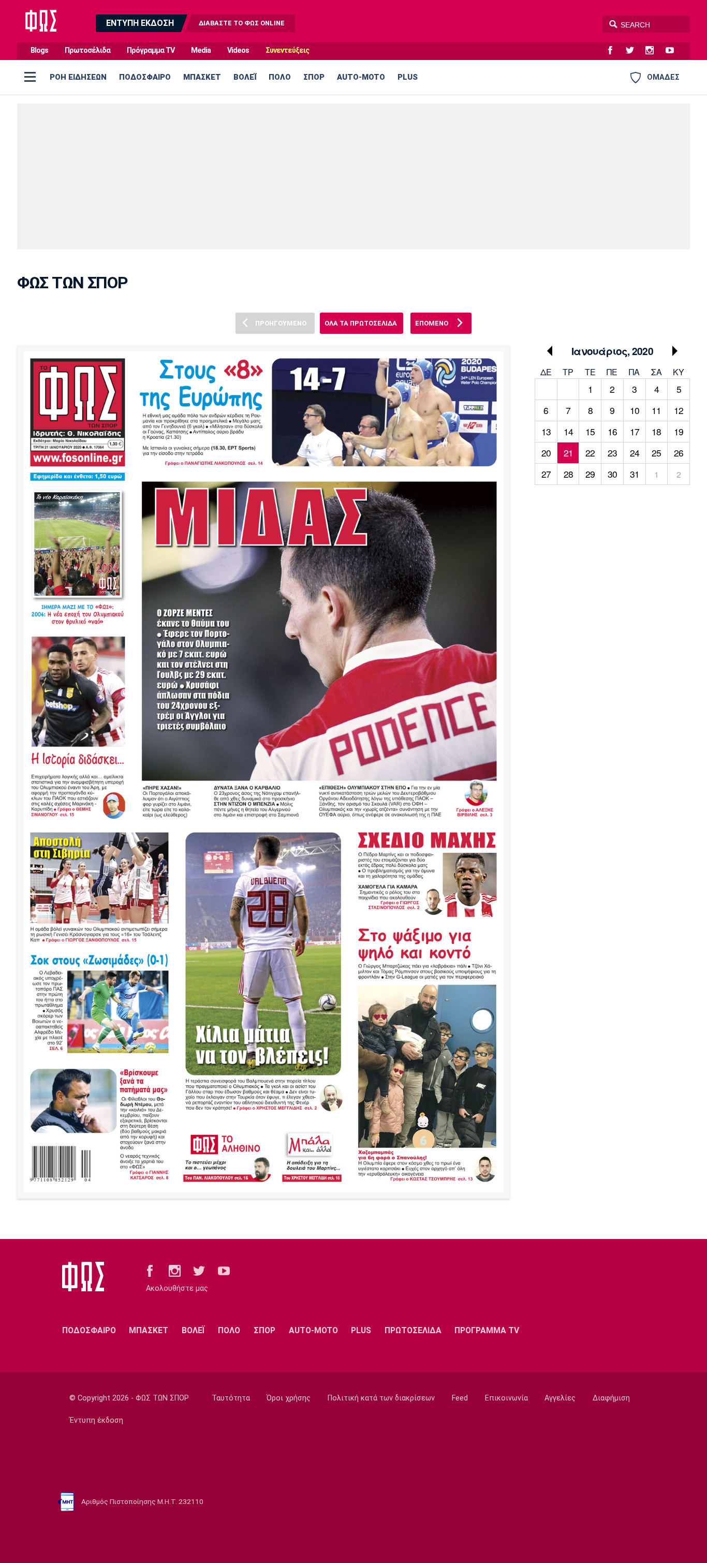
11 (656, 410)
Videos (238, 50)
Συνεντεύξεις (287, 50)
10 (634, 410)
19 (678, 431)
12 (678, 410)
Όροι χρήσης (289, 1398)
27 (546, 473)
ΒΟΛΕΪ (244, 77)
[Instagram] (653, 50)
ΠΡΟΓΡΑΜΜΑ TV (486, 1330)
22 (590, 452)
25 (656, 452)
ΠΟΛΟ (280, 77)
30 (612, 473)
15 (590, 431)
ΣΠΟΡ (314, 77)
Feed (460, 1398)
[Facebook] (614, 50)
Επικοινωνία (506, 1398)
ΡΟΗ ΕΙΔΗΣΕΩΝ (78, 77)
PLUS (407, 77)
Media (201, 50)
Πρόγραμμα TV (150, 50)
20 (546, 452)
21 (568, 452)
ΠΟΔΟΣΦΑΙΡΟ (145, 77)
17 (634, 431)
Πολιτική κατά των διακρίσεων (381, 1398)
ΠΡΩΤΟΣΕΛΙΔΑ (413, 1330)
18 (656, 431)
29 (590, 473)
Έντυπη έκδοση (96, 1420)
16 (612, 431)
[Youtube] (674, 50)
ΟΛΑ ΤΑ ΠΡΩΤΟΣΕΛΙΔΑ (361, 323)
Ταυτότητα (231, 1398)
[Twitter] (634, 50)
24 (634, 452)
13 (546, 431)
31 (634, 473)
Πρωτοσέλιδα (87, 50)
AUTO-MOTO (361, 77)
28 (568, 473)
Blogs (39, 50)
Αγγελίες (560, 1398)
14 (568, 431)
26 (678, 452)
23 (612, 452)
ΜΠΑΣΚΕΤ (202, 77)
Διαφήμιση (611, 1398)
